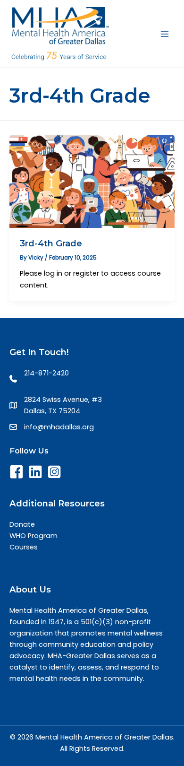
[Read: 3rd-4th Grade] (92, 181)
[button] (16, 472)
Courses (23, 547)
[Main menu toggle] (165, 34)
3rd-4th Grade (51, 243)
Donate (22, 524)
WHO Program (33, 535)
